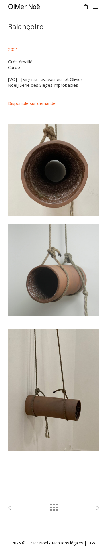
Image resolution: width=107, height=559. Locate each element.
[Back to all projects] (53, 506)
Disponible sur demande (32, 103)
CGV (91, 543)
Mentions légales (67, 543)
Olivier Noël (24, 6)
